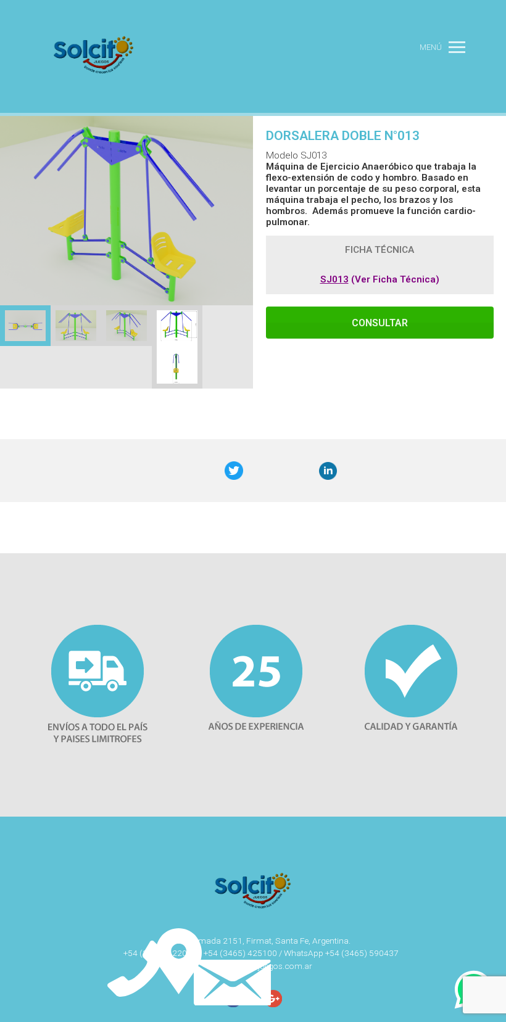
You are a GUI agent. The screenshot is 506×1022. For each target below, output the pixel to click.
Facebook (183, 471)
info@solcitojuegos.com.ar (261, 966)
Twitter (234, 471)
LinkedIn (328, 471)
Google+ (280, 471)
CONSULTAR (380, 323)
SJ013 (334, 279)
